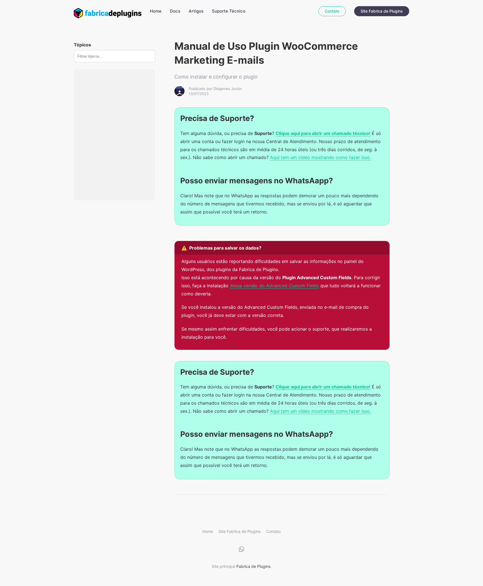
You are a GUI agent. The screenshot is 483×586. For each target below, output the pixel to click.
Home (156, 11)
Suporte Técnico (228, 11)
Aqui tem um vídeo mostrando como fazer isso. (320, 157)
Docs (175, 11)
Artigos (196, 11)
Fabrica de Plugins (253, 566)
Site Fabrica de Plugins (382, 11)
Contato (332, 11)
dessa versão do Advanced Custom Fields (274, 285)
